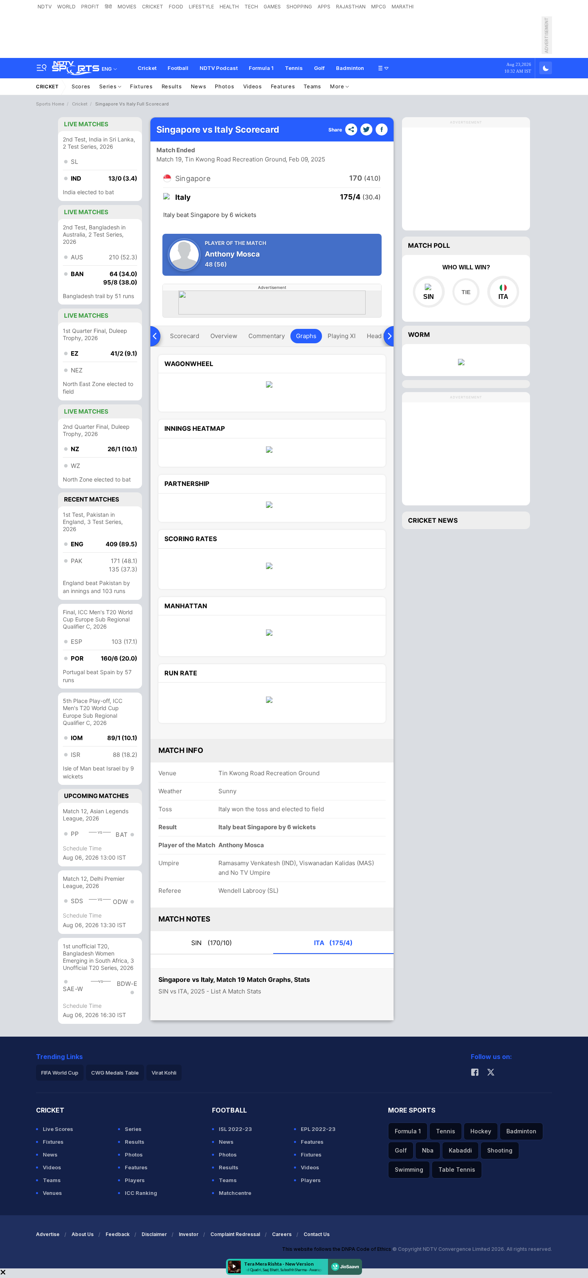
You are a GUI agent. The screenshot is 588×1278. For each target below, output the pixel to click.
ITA (333, 943)
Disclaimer (154, 1234)
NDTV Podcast (219, 68)
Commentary (266, 336)
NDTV (45, 7)
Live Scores (58, 1129)
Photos (224, 86)
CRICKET (152, 7)
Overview (223, 336)
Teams (312, 86)
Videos (252, 86)
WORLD (66, 7)
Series (108, 86)
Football (178, 68)
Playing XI (342, 336)
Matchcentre (235, 1193)
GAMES (272, 7)
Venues (52, 1193)
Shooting (499, 1150)
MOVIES (127, 7)
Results (172, 86)
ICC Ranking (141, 1193)
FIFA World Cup (59, 1072)
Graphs (306, 336)
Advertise (48, 1234)
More (338, 86)
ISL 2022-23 (235, 1129)
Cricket (147, 68)
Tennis (294, 68)
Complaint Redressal (235, 1234)
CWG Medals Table (115, 1072)
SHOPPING (299, 7)
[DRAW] (465, 292)
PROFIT (90, 7)
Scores (81, 86)
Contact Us (317, 1234)
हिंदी (108, 7)
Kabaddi (460, 1150)
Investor (188, 1234)
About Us (83, 1234)
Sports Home (50, 104)
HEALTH (229, 7)
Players (135, 1180)
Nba (428, 1150)
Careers (282, 1234)
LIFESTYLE (201, 7)
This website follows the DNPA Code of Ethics (337, 1249)
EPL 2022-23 (318, 1129)
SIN (211, 943)
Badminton (350, 68)
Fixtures (141, 86)
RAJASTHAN (351, 7)
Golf (319, 68)
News (198, 86)
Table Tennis (456, 1169)
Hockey (480, 1131)
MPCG (378, 7)
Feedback (118, 1234)
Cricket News (433, 520)
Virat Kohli (164, 1072)
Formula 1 (261, 68)
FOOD (176, 7)
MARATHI (403, 7)
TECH (251, 7)
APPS (324, 7)
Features (283, 86)
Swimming (409, 1169)
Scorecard (184, 336)
